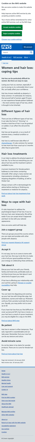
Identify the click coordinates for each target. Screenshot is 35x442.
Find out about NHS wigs (10, 321)
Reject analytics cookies (11, 33)
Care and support (7, 386)
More (27, 58)
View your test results (8, 401)
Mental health (6, 383)
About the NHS (6, 404)
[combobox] (15, 52)
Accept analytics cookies (12, 27)
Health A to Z (6, 374)
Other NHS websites (8, 415)
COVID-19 (5, 390)
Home (3, 371)
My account (28, 47)
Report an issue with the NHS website (14, 423)
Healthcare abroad (8, 407)
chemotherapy (7, 143)
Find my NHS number (8, 397)
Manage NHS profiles (8, 412)
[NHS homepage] (6, 47)
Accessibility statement (9, 426)
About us (4, 419)
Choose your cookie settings (12, 39)
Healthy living (6, 380)
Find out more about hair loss (12, 354)
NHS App (4, 394)
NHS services (17, 57)
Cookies (4, 432)
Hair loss (5, 63)
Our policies (5, 429)
